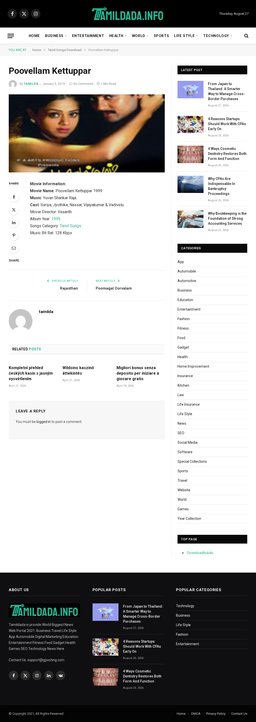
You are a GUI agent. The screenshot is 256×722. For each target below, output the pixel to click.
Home (34, 36)
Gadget (183, 347)
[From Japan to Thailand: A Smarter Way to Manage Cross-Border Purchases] (191, 89)
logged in (43, 422)
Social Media (188, 442)
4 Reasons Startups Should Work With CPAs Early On (227, 124)
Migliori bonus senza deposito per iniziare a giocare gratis (137, 373)
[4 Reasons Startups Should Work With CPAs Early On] (191, 124)
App (181, 262)
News (182, 423)
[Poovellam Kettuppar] (87, 133)
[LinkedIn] (14, 222)
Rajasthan (69, 288)
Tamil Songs (70, 225)
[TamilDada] (128, 14)
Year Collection (189, 519)
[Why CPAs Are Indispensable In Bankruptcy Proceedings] (191, 184)
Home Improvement (193, 366)
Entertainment (88, 36)
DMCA (195, 713)
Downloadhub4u (200, 553)
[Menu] (11, 36)
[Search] (245, 36)
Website (184, 490)
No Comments (84, 84)
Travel (182, 480)
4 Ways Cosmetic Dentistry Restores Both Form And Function (227, 154)
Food (181, 338)
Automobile (187, 271)
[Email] (14, 248)
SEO (181, 433)
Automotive (187, 281)
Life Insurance (189, 404)
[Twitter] (14, 210)
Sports (161, 36)
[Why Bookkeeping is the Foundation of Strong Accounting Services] (191, 219)
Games (183, 509)
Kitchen (183, 385)
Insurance (185, 376)
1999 (55, 218)
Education (185, 300)
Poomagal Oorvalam (114, 288)
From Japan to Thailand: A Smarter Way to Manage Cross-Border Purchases (226, 91)
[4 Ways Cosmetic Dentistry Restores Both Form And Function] (191, 154)
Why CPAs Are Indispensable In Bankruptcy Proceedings (221, 186)
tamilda (31, 84)
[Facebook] (14, 197)
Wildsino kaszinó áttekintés (78, 370)
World (138, 36)
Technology (216, 36)
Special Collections (192, 461)
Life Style (184, 36)
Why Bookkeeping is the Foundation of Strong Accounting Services (227, 218)
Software (185, 452)
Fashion (184, 319)
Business (54, 36)
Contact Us (239, 713)
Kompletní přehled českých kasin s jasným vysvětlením (31, 373)
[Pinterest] (14, 235)
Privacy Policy (216, 713)
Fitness (183, 328)
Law (181, 395)
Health (116, 36)
